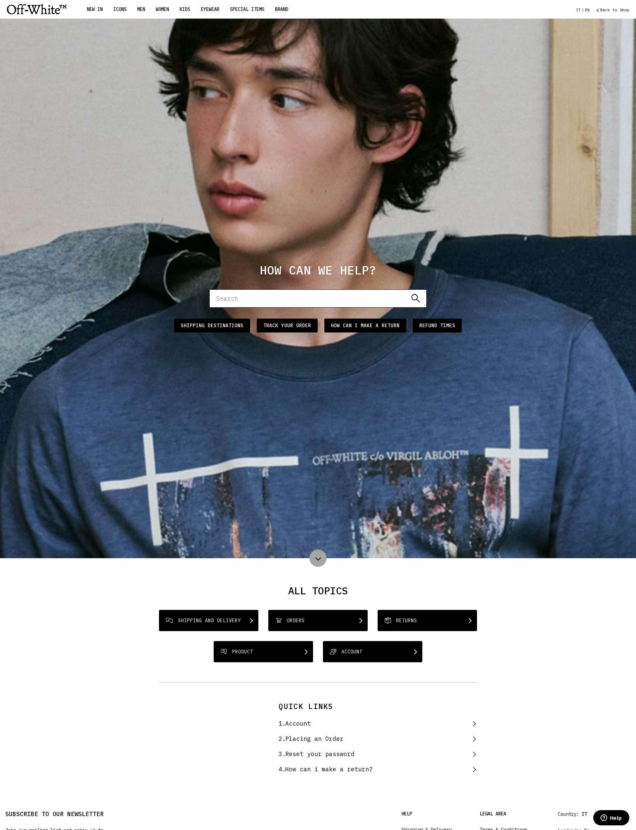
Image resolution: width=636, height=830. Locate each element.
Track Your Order (287, 325)
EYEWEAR (210, 9)
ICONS (120, 9)
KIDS (185, 9)
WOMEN (162, 9)
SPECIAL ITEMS (247, 9)
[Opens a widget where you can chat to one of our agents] (611, 818)
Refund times (437, 325)
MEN (141, 9)
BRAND (281, 9)
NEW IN (95, 9)
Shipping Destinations (212, 325)
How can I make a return (365, 325)
